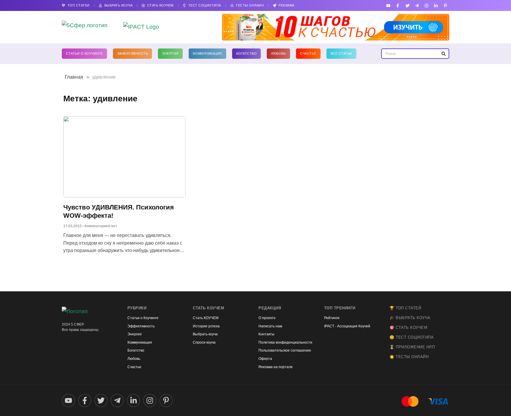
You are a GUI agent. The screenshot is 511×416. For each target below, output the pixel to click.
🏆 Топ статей (405, 308)
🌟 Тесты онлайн (408, 357)
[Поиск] (443, 53)
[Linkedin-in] (436, 5)
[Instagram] (426, 5)
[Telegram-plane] (417, 5)
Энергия (170, 53)
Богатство (246, 53)
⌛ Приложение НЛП (412, 347)
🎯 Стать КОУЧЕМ (408, 327)
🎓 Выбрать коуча (410, 318)
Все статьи (341, 53)
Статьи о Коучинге (84, 53)
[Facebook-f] (398, 5)
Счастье (308, 53)
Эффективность (132, 53)
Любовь (278, 53)
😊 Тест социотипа (411, 337)
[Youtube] (388, 5)
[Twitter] (407, 5)
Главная (74, 76)
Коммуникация (207, 53)
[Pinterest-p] (445, 5)
